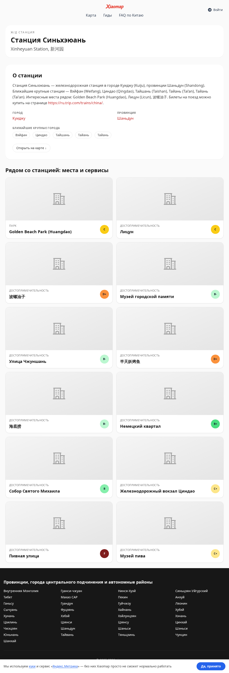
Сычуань (10, 609)
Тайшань (63, 135)
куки (32, 666)
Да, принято (211, 666)
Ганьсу (9, 603)
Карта (91, 15)
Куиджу (19, 118)
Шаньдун (125, 118)
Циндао (41, 135)
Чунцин (181, 635)
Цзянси (66, 622)
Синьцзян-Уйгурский (191, 591)
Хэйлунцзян (127, 616)
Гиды (107, 15)
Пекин (123, 597)
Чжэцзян (10, 628)
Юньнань (11, 635)
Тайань (83, 135)
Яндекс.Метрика (65, 666)
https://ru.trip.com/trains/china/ (75, 102)
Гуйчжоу (124, 603)
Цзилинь (10, 622)
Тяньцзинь (126, 635)
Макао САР (69, 597)
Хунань (9, 616)
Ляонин (181, 603)
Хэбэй (65, 616)
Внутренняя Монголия (21, 591)
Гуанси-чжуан (71, 591)
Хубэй (179, 609)
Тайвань (67, 635)
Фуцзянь (67, 609)
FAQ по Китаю (131, 15)
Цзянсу (123, 622)
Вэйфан (21, 135)
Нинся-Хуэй (127, 591)
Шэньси (181, 628)
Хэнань (180, 616)
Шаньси (124, 628)
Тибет (8, 597)
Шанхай (10, 641)
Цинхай (181, 622)
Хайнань (124, 609)
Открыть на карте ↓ (31, 148)
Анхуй (179, 597)
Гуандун (67, 603)
